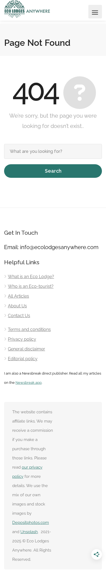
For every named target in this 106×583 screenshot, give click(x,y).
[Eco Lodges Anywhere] (27, 9)
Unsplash (29, 531)
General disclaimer (26, 349)
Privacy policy (22, 339)
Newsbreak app (28, 382)
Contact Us (19, 315)
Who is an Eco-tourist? (31, 286)
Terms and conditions (29, 329)
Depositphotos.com (30, 522)
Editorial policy (23, 358)
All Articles (18, 296)
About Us (17, 305)
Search (53, 171)
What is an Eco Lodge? (31, 276)
